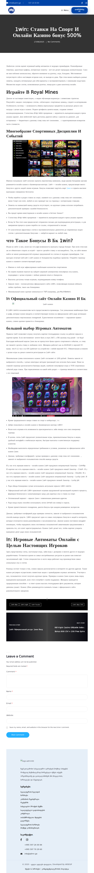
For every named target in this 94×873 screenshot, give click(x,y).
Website (9, 715)
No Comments (54, 42)
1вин (69, 188)
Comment (11, 672)
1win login (24, 604)
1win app (14, 604)
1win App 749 (78, 604)
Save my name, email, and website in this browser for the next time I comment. (39, 727)
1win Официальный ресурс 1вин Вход (26, 629)
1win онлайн (35, 604)
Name (9, 691)
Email (9, 703)
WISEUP (68, 864)
